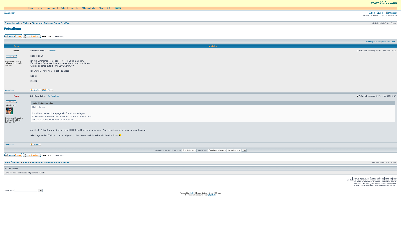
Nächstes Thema (389, 41)
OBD (109, 8)
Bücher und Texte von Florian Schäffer (50, 23)
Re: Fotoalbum (53, 96)
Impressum (51, 8)
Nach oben (9, 90)
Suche (382, 13)
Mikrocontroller (88, 8)
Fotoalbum (12, 28)
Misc (101, 8)
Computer (74, 8)
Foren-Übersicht (12, 23)
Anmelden (10, 13)
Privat (39, 8)
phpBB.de (212, 195)
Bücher (63, 8)
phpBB (192, 193)
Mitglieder (392, 13)
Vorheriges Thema (373, 41)
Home (30, 8)
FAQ (373, 13)
